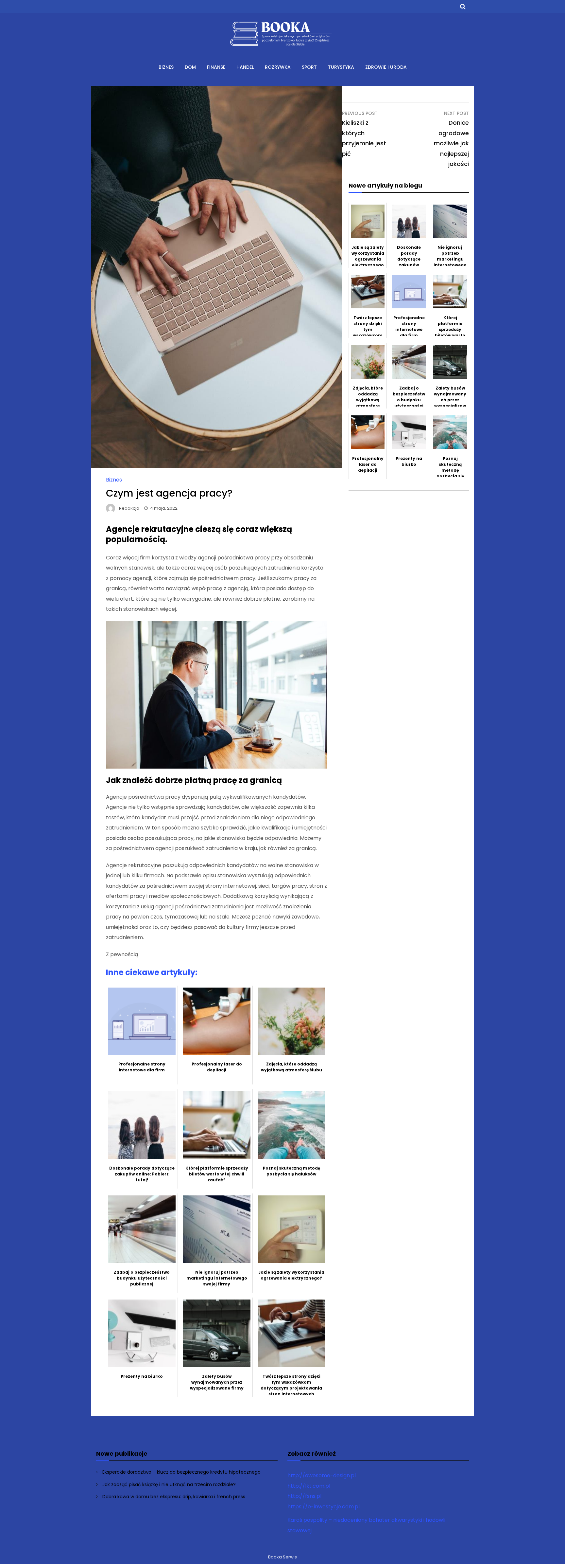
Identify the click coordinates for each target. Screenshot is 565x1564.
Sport (309, 67)
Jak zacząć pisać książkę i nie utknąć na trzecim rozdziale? (169, 1484)
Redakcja (129, 508)
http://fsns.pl (304, 1496)
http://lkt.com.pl (308, 1486)
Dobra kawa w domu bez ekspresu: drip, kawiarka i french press (173, 1496)
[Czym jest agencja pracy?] (216, 466)
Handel (245, 67)
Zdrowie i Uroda (386, 67)
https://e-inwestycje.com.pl (323, 1506)
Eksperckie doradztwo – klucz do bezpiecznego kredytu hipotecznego (181, 1472)
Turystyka (341, 67)
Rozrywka (278, 67)
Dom (190, 67)
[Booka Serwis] (282, 50)
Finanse (216, 67)
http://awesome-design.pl (321, 1475)
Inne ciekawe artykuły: (151, 972)
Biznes (166, 67)
